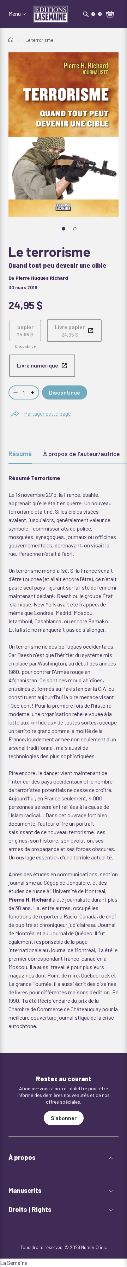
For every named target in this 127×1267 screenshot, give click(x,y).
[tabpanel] (63, 752)
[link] (74, 330)
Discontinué (64, 392)
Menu (14, 14)
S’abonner (64, 1118)
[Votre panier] (110, 14)
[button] (63, 1157)
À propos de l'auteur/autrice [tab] (81, 453)
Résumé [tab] (20, 453)
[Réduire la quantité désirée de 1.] (14, 392)
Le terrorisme (39, 40)
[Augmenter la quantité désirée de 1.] (33, 392)
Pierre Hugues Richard (42, 278)
